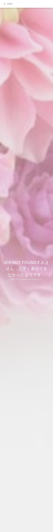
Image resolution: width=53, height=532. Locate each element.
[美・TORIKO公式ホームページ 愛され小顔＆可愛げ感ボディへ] (8, 4)
